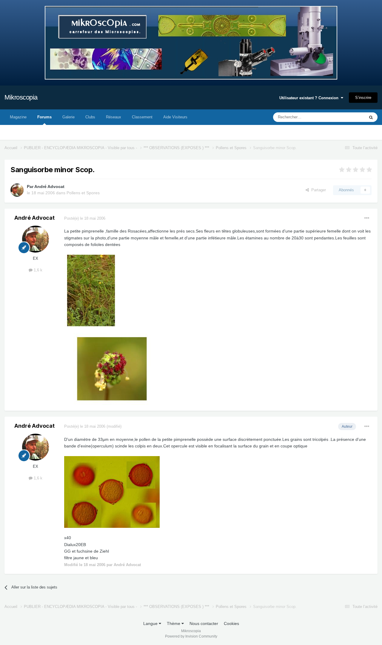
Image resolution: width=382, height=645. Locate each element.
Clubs (90, 117)
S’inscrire (363, 97)
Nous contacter (204, 623)
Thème (174, 623)
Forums (44, 117)
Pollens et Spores (83, 192)
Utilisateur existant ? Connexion (310, 98)
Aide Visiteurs (175, 117)
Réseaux (113, 117)
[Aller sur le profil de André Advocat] (17, 190)
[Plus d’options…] (367, 218)
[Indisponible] (91, 290)
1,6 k (37, 270)
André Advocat (49, 186)
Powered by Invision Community (191, 636)
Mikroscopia (21, 97)
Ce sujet (349, 117)
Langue (151, 623)
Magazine (18, 117)
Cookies (231, 623)
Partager (317, 190)
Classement (142, 117)
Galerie (68, 117)
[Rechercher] (371, 117)
